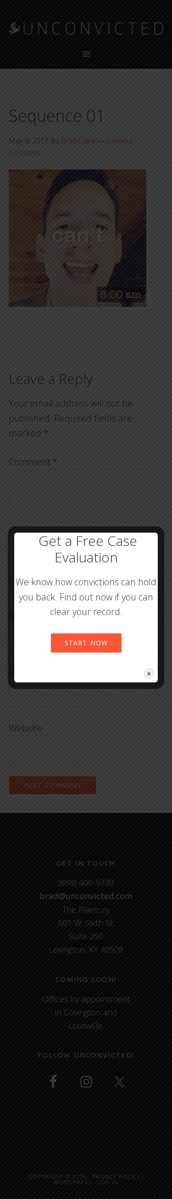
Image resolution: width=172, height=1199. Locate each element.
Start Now (86, 642)
